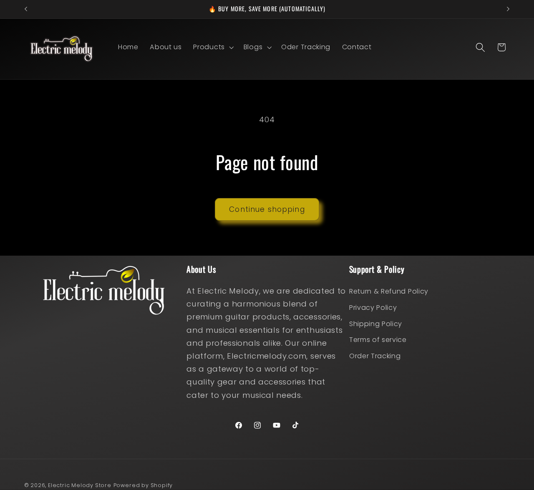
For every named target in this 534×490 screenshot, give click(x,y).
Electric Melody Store (79, 485)
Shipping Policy (375, 324)
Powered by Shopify (143, 485)
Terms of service (378, 339)
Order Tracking (375, 356)
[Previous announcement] (26, 9)
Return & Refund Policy (388, 291)
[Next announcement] (508, 9)
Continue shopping (267, 209)
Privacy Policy (373, 307)
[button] (213, 47)
